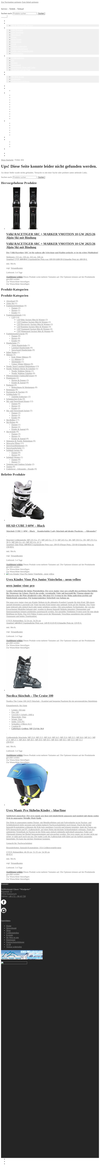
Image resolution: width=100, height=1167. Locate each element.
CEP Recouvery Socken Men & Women (33, 324)
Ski (12, 60)
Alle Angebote (17, 32)
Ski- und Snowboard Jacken (17, 411)
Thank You (16, 118)
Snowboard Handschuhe (21, 350)
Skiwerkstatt (11, 23)
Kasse (13, 37)
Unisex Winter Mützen (20, 364)
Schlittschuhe (11, 394)
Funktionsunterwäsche (15, 334)
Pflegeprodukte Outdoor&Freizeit (20, 376)
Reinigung (10, 390)
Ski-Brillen (10, 420)
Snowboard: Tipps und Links (23, 67)
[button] (17, 282)
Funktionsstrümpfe (14, 315)
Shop (8, 28)
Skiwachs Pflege (13, 443)
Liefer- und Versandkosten (22, 51)
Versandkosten (17, 268)
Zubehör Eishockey (19, 397)
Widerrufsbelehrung (19, 49)
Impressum (15, 79)
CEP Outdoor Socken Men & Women (32, 322)
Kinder (14, 313)
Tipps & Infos (12, 56)
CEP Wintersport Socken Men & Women (33, 331)
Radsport (10, 385)
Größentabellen (17, 58)
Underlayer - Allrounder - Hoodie (20, 469)
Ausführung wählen (14, 277)
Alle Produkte (17, 30)
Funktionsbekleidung (15, 306)
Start (8, 86)
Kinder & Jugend (18, 383)
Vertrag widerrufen (19, 46)
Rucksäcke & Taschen (15, 392)
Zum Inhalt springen (30, 2)
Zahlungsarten (17, 53)
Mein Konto (16, 39)
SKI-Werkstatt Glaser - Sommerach (15, 4)
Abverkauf (10, 301)
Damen (14, 308)
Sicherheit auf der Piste (20, 70)
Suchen (41, 14)
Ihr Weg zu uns (17, 77)
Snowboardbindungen (15, 446)
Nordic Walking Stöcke (21, 371)
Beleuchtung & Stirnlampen (22, 387)
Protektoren (11, 378)
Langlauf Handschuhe (20, 348)
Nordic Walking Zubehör (21, 373)
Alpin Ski (10, 303)
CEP (13, 317)
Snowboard (16, 65)
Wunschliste (16, 42)
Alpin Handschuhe (19, 345)
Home (8, 21)
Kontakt (9, 74)
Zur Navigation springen (11, 2)
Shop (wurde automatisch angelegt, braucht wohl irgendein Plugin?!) (34, 149)
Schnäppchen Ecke (14, 399)
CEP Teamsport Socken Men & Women (33, 329)
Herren (14, 310)
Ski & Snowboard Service (22, 25)
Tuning (9, 467)
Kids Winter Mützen (19, 357)
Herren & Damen (18, 380)
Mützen (9, 355)
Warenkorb (16, 35)
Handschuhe (11, 343)
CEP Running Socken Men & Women (32, 327)
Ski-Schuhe (11, 432)
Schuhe (14, 63)
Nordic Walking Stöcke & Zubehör (20, 369)
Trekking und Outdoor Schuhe (18, 464)
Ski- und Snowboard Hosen (17, 401)
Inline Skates (11, 352)
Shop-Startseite (7, 160)
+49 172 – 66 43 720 (17, 896)
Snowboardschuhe (13, 448)
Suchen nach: (6, 13)
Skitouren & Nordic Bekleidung (19, 441)
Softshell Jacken (13, 450)
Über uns (10, 72)
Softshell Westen (13, 457)
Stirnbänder (16, 362)
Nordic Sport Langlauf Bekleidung (20, 366)
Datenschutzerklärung (20, 81)
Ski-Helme (10, 422)
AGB (13, 44)
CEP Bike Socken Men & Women (31, 320)
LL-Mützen (16, 359)
